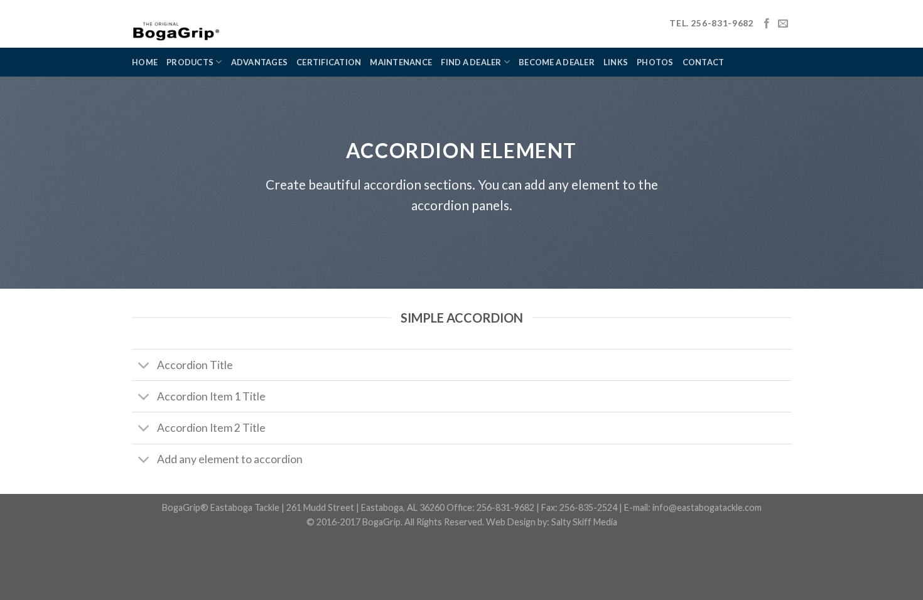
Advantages (259, 62)
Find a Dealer (471, 62)
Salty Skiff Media (584, 522)
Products (189, 62)
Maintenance (401, 62)
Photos (655, 62)
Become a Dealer (557, 62)
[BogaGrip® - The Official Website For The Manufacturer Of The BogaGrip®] (210, 24)
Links (615, 62)
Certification (328, 62)
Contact (704, 62)
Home (145, 62)
